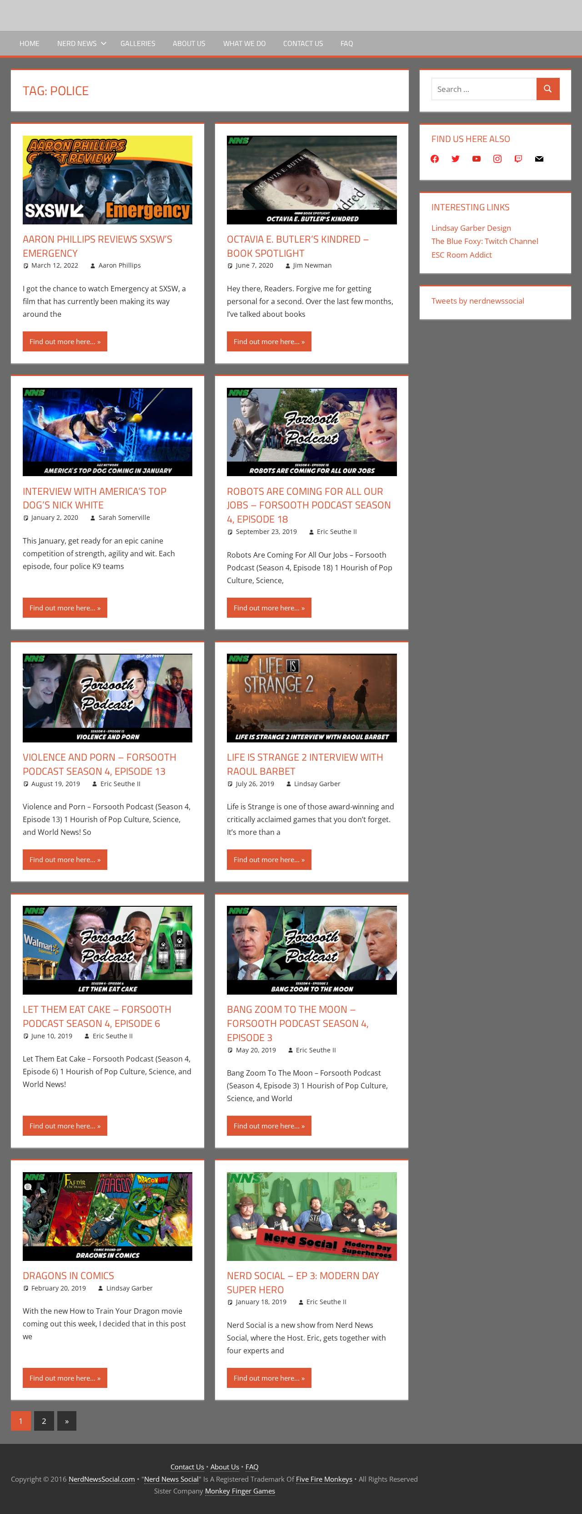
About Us (189, 43)
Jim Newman (312, 265)
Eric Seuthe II (337, 531)
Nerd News (77, 43)
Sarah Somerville (124, 517)
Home (30, 43)
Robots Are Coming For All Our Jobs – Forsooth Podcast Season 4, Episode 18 (309, 505)
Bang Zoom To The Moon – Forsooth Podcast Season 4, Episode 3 (298, 1023)
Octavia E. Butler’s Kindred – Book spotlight (298, 246)
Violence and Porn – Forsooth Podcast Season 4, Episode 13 (99, 764)
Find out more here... (62, 341)
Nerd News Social (171, 1479)
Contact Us (303, 43)
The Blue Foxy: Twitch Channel (484, 241)
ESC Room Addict (461, 254)
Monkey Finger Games (240, 1490)
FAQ (347, 43)
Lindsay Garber (317, 783)
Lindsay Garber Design (471, 228)
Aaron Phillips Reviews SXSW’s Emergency (97, 246)
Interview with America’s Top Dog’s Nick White (94, 498)
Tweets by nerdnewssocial (477, 300)
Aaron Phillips (120, 265)
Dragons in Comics (68, 1275)
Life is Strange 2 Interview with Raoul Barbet (305, 764)
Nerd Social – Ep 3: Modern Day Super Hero (303, 1282)
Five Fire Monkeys (324, 1479)
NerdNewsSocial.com (102, 1479)
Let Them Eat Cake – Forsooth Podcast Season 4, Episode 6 (97, 1016)
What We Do (244, 43)
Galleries (138, 43)
